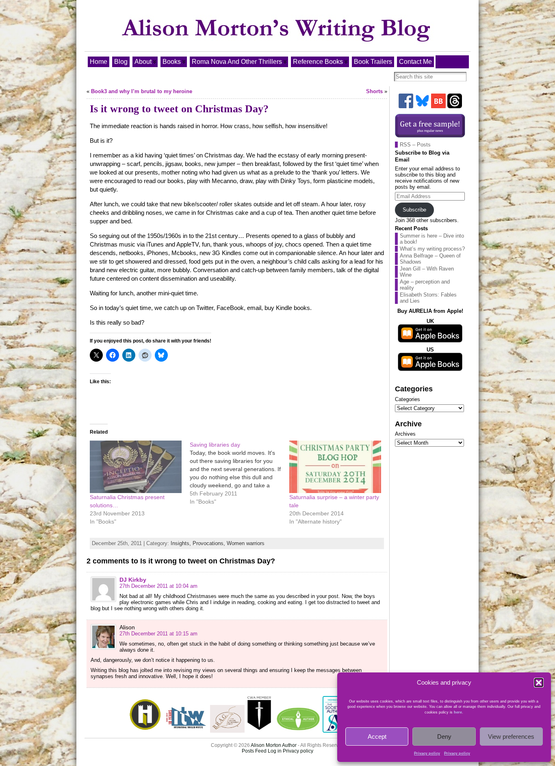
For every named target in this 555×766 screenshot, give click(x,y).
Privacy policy (427, 753)
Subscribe (414, 210)
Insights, (182, 543)
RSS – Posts (415, 145)
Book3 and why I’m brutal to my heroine (141, 91)
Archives (405, 434)
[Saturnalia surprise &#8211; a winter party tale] (335, 467)
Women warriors (245, 543)
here (458, 712)
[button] (539, 683)
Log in (275, 751)
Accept (377, 736)
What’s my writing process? (432, 249)
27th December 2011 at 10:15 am (158, 634)
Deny (444, 736)
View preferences (511, 736)
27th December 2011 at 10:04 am (158, 586)
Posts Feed (254, 751)
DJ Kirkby (132, 579)
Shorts (374, 91)
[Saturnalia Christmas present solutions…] (136, 467)
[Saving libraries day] (240, 473)
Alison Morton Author (274, 745)
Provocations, (210, 543)
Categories (407, 399)
